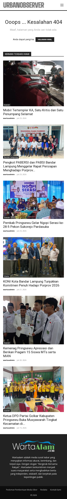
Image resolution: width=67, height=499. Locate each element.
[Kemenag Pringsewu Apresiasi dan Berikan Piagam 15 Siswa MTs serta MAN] (33, 320)
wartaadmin (9, 118)
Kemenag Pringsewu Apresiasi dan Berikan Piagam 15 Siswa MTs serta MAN (29, 352)
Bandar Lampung (11, 157)
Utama (6, 276)
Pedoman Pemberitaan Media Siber (21, 489)
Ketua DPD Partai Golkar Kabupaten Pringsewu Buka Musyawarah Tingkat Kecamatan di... (30, 420)
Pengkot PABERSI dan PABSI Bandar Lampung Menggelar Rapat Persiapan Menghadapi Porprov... (30, 166)
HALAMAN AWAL (45, 39)
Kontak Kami (55, 489)
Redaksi (43, 489)
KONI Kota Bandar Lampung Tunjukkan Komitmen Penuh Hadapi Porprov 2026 (31, 283)
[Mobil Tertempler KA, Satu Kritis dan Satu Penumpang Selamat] (33, 83)
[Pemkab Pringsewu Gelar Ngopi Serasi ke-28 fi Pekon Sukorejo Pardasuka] (33, 200)
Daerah (7, 105)
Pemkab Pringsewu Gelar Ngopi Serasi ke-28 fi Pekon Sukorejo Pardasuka (33, 225)
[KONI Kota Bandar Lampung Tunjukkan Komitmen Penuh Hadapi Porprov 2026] (33, 257)
